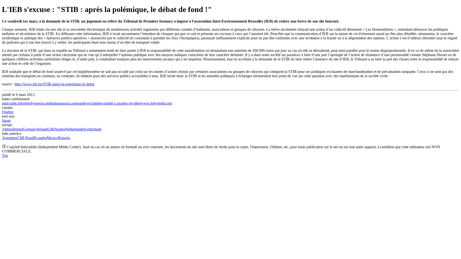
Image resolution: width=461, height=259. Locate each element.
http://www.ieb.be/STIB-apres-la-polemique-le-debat (54, 84)
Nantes (60, 129)
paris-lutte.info (13, 103)
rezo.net (44, 103)
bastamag (57, 103)
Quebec (8, 112)
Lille (51, 129)
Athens (7, 129)
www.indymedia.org (156, 103)
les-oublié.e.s (108, 103)
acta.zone (71, 103)
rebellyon (31, 103)
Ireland (42, 129)
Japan (6, 120)
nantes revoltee (129, 103)
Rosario (64, 138)
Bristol (18, 129)
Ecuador (40, 138)
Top (5, 155)
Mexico (52, 138)
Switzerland (92, 129)
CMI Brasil (25, 138)
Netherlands (74, 129)
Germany (30, 129)
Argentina (9, 138)
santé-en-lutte (88, 103)
